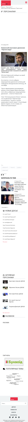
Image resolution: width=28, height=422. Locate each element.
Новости (14, 409)
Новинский (5, 170)
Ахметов (12, 167)
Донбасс (19, 167)
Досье (14, 407)
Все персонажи (6, 312)
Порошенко (5, 167)
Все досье (5, 241)
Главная (3, 7)
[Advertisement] (14, 28)
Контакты (13, 415)
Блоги (13, 412)
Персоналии (9, 7)
